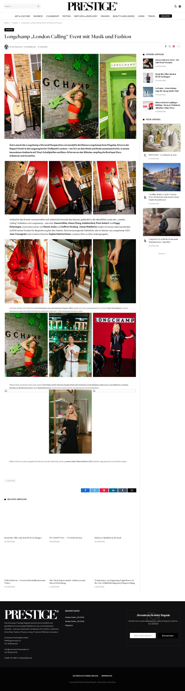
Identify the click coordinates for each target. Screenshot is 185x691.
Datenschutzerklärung (85, 676)
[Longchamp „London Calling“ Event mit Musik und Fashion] (70, 96)
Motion (66, 16)
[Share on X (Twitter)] (170, 46)
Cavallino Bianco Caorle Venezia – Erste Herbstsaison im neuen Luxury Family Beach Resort (164, 197)
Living (141, 16)
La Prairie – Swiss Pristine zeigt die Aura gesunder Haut (167, 90)
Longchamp (10, 481)
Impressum (106, 676)
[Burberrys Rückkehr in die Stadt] (115, 519)
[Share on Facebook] (166, 46)
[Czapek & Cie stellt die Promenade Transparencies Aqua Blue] (162, 222)
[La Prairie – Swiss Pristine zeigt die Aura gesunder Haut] (148, 92)
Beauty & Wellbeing (123, 16)
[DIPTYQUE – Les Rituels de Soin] (162, 138)
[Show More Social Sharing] (179, 46)
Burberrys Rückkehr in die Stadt (108, 538)
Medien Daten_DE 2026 (74, 621)
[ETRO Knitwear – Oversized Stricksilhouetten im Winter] (25, 561)
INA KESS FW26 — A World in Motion (65, 538)
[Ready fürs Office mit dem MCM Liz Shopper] (25, 519)
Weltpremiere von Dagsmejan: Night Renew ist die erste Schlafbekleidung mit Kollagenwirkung (115, 581)
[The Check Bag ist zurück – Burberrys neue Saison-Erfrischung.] (70, 561)
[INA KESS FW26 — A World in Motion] (70, 519)
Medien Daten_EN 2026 (74, 617)
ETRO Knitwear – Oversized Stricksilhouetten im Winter (24, 581)
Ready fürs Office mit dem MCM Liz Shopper (23, 538)
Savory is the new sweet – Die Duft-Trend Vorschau (167, 61)
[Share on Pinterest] (174, 46)
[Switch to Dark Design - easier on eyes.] (175, 6)
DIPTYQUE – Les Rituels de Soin (163, 155)
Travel (151, 16)
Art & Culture (22, 16)
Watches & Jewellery (85, 16)
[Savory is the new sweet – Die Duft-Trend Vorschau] (148, 64)
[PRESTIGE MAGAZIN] (92, 6)
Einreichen (168, 635)
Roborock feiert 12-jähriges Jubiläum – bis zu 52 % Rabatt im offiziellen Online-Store (167, 105)
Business (38, 16)
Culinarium (52, 16)
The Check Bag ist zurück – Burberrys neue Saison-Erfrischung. (67, 581)
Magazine (165, 16)
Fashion (105, 16)
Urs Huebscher (17, 47)
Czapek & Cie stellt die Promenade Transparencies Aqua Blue (163, 240)
